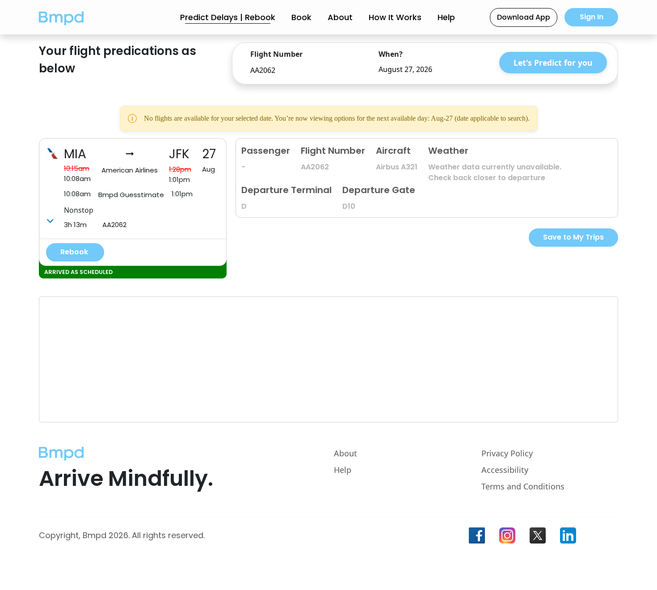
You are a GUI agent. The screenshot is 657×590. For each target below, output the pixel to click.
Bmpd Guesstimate (131, 194)
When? (391, 54)
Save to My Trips (573, 237)
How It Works (395, 17)
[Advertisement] (307, 359)
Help (446, 17)
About (340, 17)
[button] (61, 17)
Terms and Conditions (522, 486)
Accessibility (504, 469)
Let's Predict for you (553, 62)
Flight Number (276, 54)
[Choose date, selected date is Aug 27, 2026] (478, 69)
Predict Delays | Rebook (227, 17)
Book (301, 17)
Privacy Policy (507, 453)
